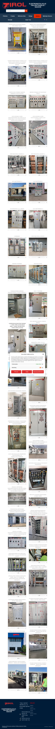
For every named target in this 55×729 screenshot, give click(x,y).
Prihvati (16, 371)
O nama (13, 16)
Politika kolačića (23, 374)
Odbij (27, 371)
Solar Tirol (28, 19)
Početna (5, 16)
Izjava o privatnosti (30, 374)
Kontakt (10, 19)
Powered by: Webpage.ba (48, 726)
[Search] (26, 10)
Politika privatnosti (19, 726)
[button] (43, 354)
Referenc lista (21, 16)
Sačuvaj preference (38, 371)
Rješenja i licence (47, 16)
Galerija (38, 16)
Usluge (30, 16)
